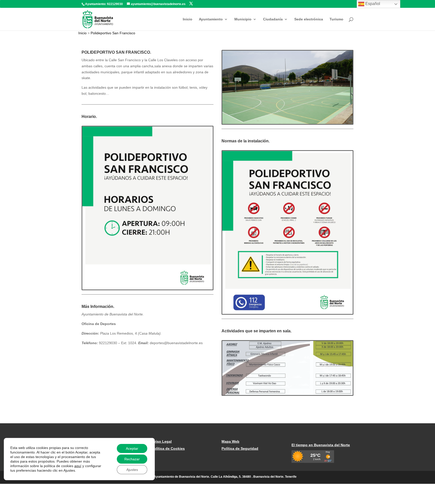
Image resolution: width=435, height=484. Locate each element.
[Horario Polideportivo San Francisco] (147, 288)
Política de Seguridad (240, 448)
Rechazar (132, 459)
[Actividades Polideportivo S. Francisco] (287, 394)
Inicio (187, 19)
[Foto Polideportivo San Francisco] (287, 123)
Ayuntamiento (211, 19)
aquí (77, 466)
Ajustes (132, 470)
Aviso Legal (162, 441)
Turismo (336, 19)
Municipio (242, 19)
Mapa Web (230, 441)
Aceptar (132, 448)
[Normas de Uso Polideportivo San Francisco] (287, 313)
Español (372, 4)
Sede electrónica (308, 19)
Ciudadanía (273, 19)
